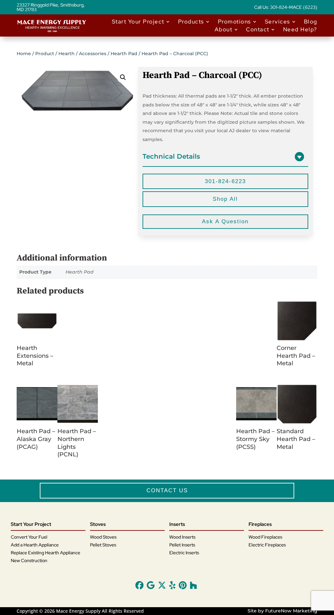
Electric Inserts (184, 553)
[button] (123, 77)
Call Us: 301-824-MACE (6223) (285, 7)
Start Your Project (138, 21)
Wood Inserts (182, 537)
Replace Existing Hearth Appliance (45, 553)
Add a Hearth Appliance (35, 545)
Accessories (92, 53)
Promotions (234, 21)
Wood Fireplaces (265, 537)
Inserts (177, 524)
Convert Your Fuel (29, 537)
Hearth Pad (124, 53)
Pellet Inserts (182, 545)
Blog (310, 21)
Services (277, 21)
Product (44, 53)
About (224, 29)
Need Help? (300, 29)
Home (24, 53)
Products (191, 21)
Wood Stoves (103, 537)
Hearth (66, 53)
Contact (257, 29)
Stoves (98, 524)
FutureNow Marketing (291, 611)
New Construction (29, 560)
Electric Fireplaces (267, 545)
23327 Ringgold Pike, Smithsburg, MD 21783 (51, 7)
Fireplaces (260, 524)
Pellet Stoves (103, 545)
